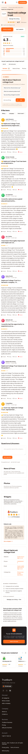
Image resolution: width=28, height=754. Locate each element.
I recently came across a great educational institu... (11, 200)
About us (4, 711)
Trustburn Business (7, 722)
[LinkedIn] (10, 690)
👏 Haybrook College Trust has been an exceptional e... (13, 162)
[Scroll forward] (25, 653)
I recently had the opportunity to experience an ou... (12, 325)
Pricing (4, 725)
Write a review (6, 700)
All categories (5, 698)
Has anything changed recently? (12, 95)
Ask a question (7, 457)
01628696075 (20, 562)
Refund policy (5, 750)
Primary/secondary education (16, 7)
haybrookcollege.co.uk (20, 557)
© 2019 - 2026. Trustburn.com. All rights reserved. (12, 743)
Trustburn (7, 679)
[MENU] (2, 2)
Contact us (5, 714)
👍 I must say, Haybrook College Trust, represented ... (12, 409)
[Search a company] (16, 2)
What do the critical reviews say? (12, 88)
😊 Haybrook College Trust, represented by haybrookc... (11, 124)
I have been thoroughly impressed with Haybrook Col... (13, 242)
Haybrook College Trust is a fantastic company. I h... (10, 281)
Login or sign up (6, 736)
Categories (4, 7)
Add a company (6, 703)
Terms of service (14, 747)
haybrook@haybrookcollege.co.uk (20, 567)
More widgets (7, 541)
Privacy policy (5, 747)
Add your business (7, 727)
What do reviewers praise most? (12, 91)
